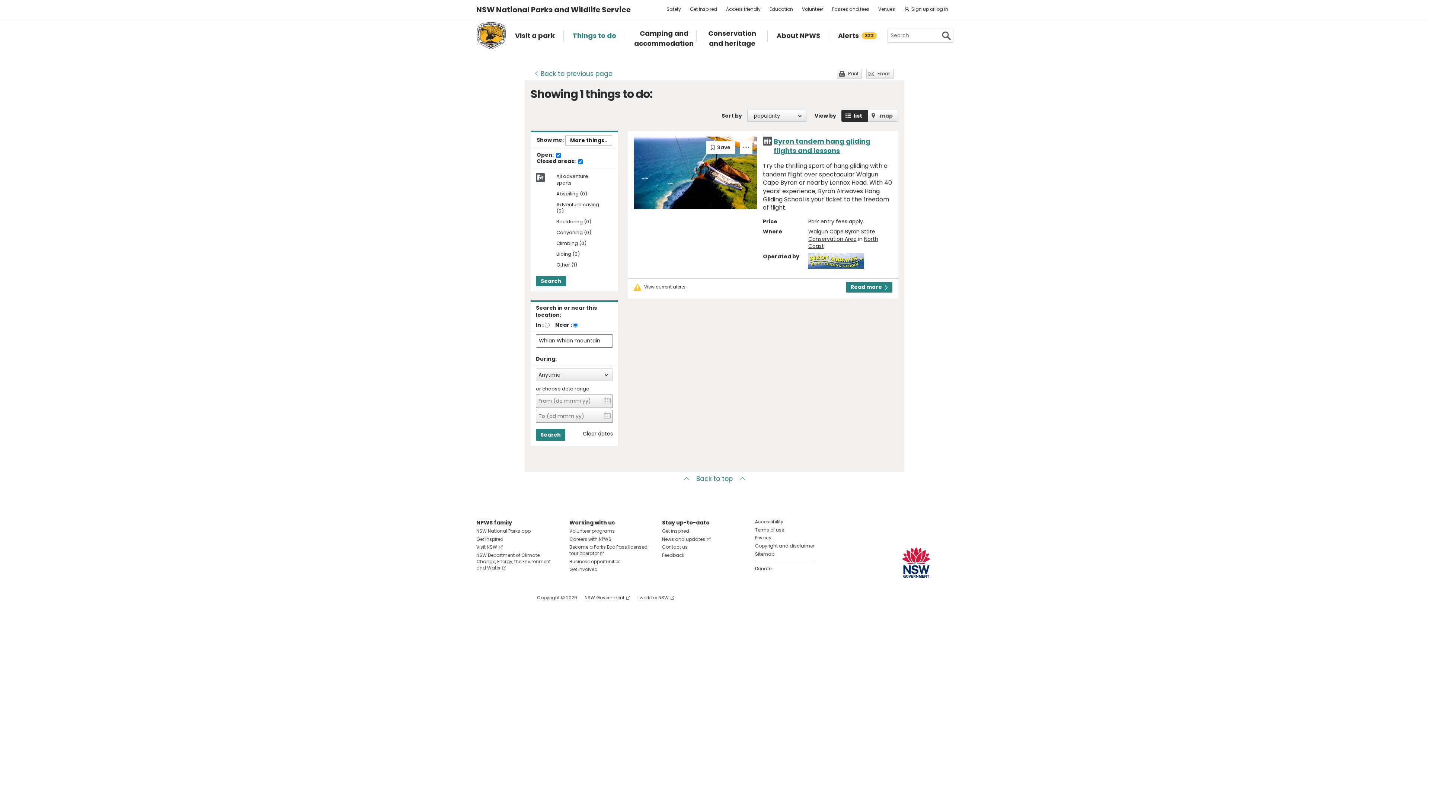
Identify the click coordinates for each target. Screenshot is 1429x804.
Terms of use (769, 530)
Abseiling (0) (571, 194)
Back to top (714, 478)
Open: (546, 155)
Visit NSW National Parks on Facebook (483, 597)
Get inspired (703, 9)
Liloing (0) (568, 254)
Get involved (583, 569)
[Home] (491, 35)
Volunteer (812, 9)
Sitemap (764, 554)
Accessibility (769, 522)
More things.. (588, 140)
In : (540, 325)
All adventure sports (572, 179)
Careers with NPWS (590, 539)
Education (781, 9)
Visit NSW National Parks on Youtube (515, 597)
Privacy (763, 538)
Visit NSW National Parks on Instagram (499, 597)
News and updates (683, 539)
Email (884, 73)
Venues (886, 9)
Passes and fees (850, 9)
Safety (673, 9)
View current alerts (664, 287)
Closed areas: (557, 161)
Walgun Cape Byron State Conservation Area (841, 235)
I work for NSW (653, 597)
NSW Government (604, 597)
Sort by (732, 115)
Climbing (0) (571, 243)
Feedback (673, 555)
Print (853, 73)
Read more (866, 287)
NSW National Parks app (503, 531)
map (886, 115)
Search (551, 281)
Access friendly (743, 9)
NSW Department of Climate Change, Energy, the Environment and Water (513, 561)
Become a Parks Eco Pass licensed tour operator (608, 550)
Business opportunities (595, 561)
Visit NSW (486, 547)
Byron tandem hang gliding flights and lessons (822, 146)
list (858, 115)
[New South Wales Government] (916, 563)
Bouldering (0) (573, 222)
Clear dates (598, 433)
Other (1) (566, 265)
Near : (563, 325)
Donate (763, 568)
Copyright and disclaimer (784, 546)
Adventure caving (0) (577, 208)
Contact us (675, 547)
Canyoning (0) (573, 233)
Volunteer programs (592, 531)
